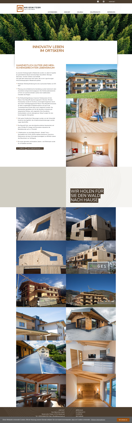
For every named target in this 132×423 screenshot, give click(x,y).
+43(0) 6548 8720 (43, 416)
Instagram (79, 416)
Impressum (79, 410)
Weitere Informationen (98, 419)
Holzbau (80, 12)
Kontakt (112, 2)
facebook (79, 414)
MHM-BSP (67, 12)
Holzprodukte (95, 12)
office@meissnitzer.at (58, 416)
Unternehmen (52, 12)
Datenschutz (80, 412)
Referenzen (111, 12)
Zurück (22, 148)
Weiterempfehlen (34, 148)
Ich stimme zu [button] (123, 419)
